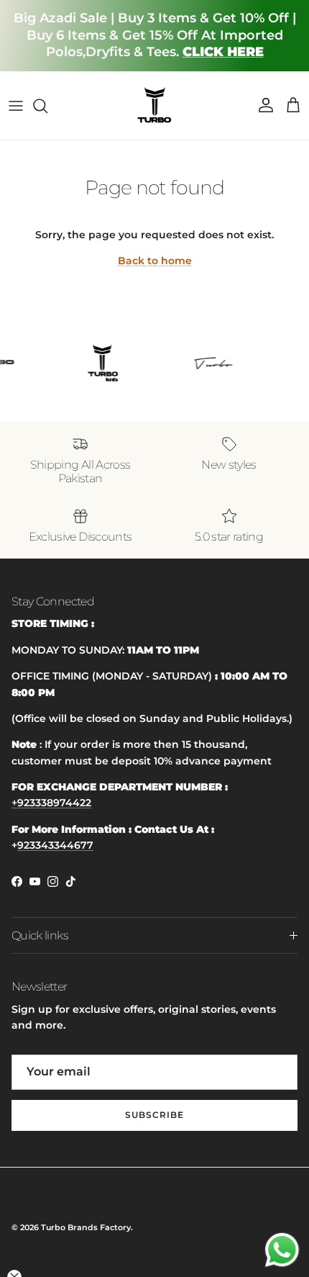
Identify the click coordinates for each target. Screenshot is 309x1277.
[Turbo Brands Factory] (155, 105)
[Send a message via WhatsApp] (282, 1250)
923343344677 (55, 845)
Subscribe (154, 1114)
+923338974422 (51, 802)
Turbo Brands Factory (86, 1227)
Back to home (155, 260)
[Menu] (16, 106)
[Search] (47, 106)
